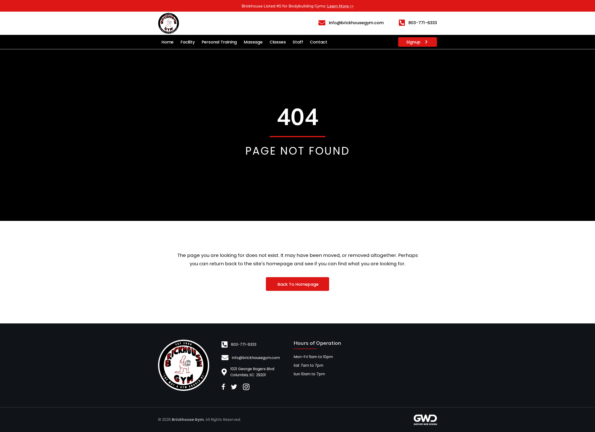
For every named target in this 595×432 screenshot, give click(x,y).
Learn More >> (340, 6)
